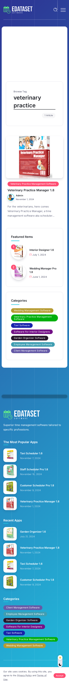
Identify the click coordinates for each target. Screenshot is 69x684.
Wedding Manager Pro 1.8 (42, 270)
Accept (59, 675)
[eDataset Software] (18, 9)
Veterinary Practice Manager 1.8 (31, 190)
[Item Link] (34, 157)
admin (19, 195)
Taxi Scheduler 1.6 (31, 453)
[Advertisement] (34, 56)
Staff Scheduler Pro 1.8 (34, 469)
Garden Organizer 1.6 (33, 531)
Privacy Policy (24, 675)
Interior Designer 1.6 (41, 250)
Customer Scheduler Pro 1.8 (37, 485)
